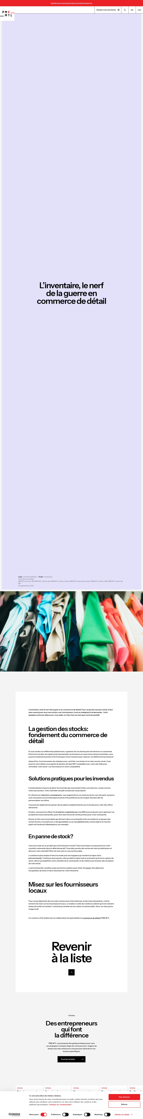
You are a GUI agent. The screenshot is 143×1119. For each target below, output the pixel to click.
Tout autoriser (124, 1097)
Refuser (124, 1104)
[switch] (65, 1114)
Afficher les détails (122, 1115)
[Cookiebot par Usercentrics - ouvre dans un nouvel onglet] (14, 1114)
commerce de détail (91, 918)
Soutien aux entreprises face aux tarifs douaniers (71, 3)
